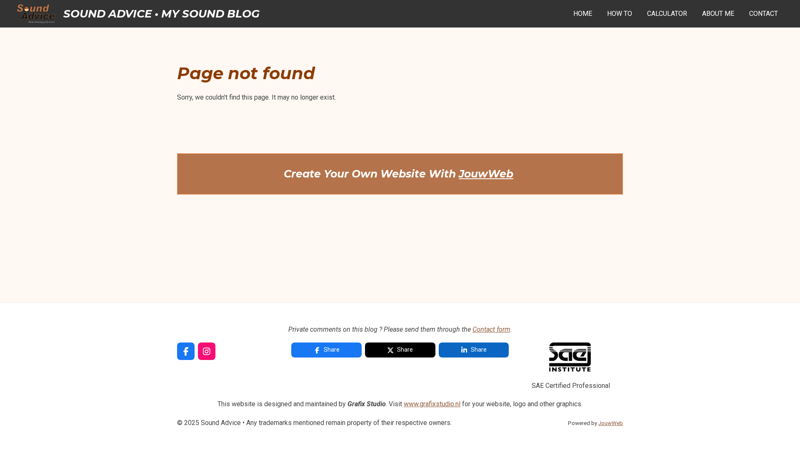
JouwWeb (486, 174)
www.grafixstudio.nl (432, 404)
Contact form (491, 329)
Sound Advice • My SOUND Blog (161, 13)
